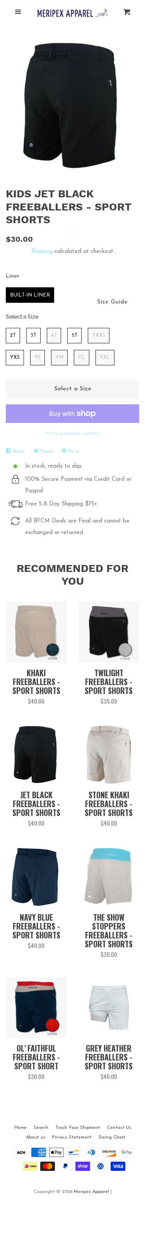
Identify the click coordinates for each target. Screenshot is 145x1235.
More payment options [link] (72, 433)
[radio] (30, 295)
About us (35, 1137)
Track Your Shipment (77, 1127)
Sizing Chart (112, 1137)
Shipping (42, 251)
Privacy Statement (72, 1137)
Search (41, 1127)
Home (20, 1127)
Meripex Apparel (91, 1191)
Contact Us (119, 1127)
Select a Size (22, 317)
